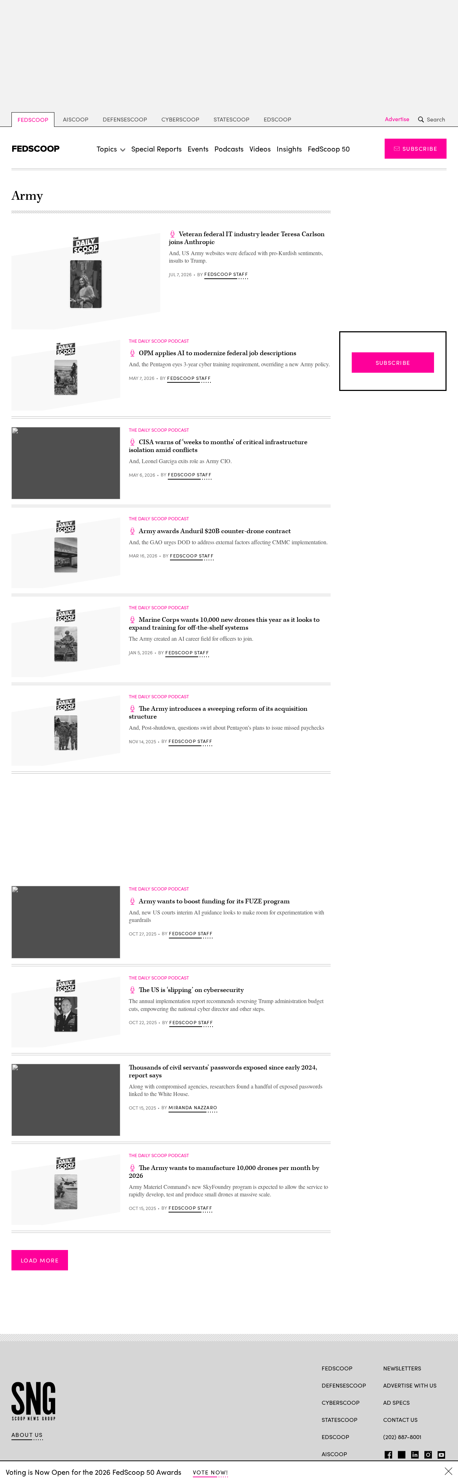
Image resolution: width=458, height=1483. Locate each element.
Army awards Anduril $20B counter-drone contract (215, 531)
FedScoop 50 (329, 148)
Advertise (397, 119)
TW (400, 1453)
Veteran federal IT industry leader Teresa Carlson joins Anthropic (247, 238)
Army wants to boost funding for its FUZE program (214, 901)
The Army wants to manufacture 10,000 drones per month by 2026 (224, 1172)
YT (439, 1453)
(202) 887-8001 (402, 1436)
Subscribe (420, 148)
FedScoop (33, 119)
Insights (289, 148)
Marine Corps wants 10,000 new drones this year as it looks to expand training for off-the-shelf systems (224, 623)
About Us (27, 1434)
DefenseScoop (125, 119)
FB (386, 1453)
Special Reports (156, 148)
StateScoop (231, 119)
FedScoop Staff (226, 274)
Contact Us (400, 1419)
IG (426, 1453)
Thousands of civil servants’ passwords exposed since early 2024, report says (223, 1071)
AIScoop (75, 119)
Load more (40, 1260)
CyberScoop (180, 119)
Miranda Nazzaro (193, 1107)
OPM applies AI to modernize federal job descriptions (217, 353)
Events (198, 148)
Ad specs (396, 1402)
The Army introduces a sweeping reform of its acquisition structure (218, 712)
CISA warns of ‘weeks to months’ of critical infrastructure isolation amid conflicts (218, 446)
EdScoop (277, 119)
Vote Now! (210, 1472)
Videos (260, 148)
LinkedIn (415, 1453)
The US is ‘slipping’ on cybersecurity (191, 990)
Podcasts (229, 148)
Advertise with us (410, 1385)
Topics (107, 148)
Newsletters (402, 1368)
